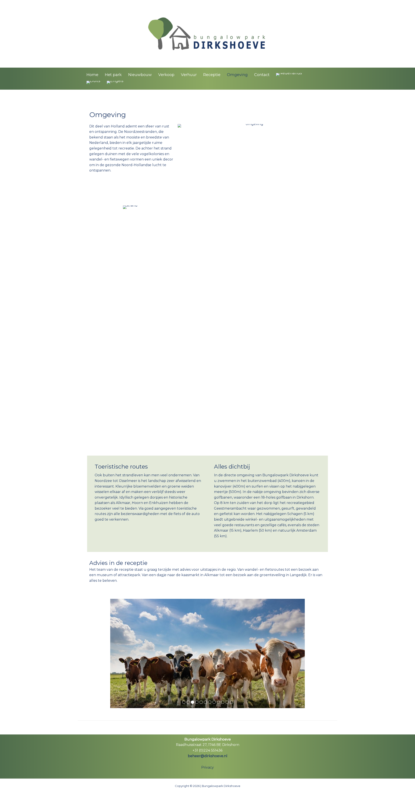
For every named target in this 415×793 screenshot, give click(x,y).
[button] (335, 78)
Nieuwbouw (140, 74)
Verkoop (166, 74)
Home (92, 74)
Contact (262, 74)
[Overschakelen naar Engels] (115, 82)
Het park (113, 74)
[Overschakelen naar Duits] (93, 82)
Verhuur (189, 74)
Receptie (211, 74)
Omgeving (237, 74)
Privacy (207, 767)
